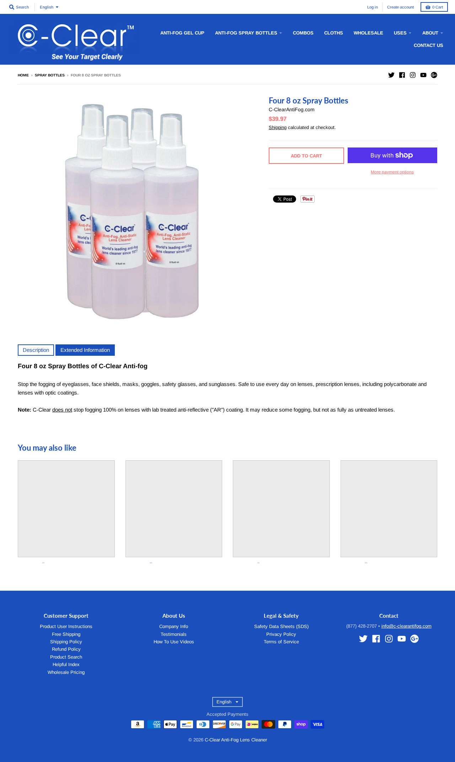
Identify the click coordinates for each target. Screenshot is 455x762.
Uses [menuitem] (400, 33)
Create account (400, 7)
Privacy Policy (281, 634)
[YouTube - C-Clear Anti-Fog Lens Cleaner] (423, 75)
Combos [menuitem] (303, 33)
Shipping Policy (66, 641)
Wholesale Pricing (66, 672)
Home (23, 75)
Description (36, 350)
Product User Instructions (66, 626)
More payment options (392, 172)
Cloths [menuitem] (333, 33)
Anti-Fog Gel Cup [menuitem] (182, 33)
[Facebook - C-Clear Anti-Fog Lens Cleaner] (402, 75)
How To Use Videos (174, 641)
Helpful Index (66, 664)
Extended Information (85, 350)
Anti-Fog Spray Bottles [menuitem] (246, 33)
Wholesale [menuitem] (368, 33)
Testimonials (174, 634)
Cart (437, 7)
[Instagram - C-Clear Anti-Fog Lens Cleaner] (413, 75)
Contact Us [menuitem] (428, 45)
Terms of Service (281, 641)
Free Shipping (66, 634)
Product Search (66, 657)
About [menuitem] (430, 33)
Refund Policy (66, 649)
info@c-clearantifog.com (406, 626)
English (46, 7)
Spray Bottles (50, 75)
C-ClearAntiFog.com (292, 109)
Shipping (278, 127)
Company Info (173, 626)
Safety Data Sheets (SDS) (281, 626)
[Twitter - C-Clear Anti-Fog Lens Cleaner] (391, 75)
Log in (372, 7)
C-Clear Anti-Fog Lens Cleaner (236, 739)
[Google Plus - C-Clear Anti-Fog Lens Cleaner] (434, 75)
